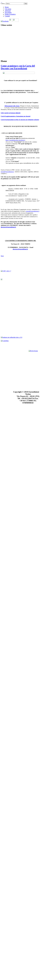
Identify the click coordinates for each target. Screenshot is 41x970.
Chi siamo (8, 9)
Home (7, 7)
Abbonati (8, 11)
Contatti (7, 16)
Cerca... (3, 3)
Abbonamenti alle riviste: (12, 106)
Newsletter (8, 12)
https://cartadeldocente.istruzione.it (15, 140)
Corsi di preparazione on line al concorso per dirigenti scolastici (20, 119)
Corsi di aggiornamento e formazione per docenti (15, 116)
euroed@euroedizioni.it (7, 171)
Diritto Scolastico (10, 14)
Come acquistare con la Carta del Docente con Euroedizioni (18, 67)
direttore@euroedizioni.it (8, 227)
